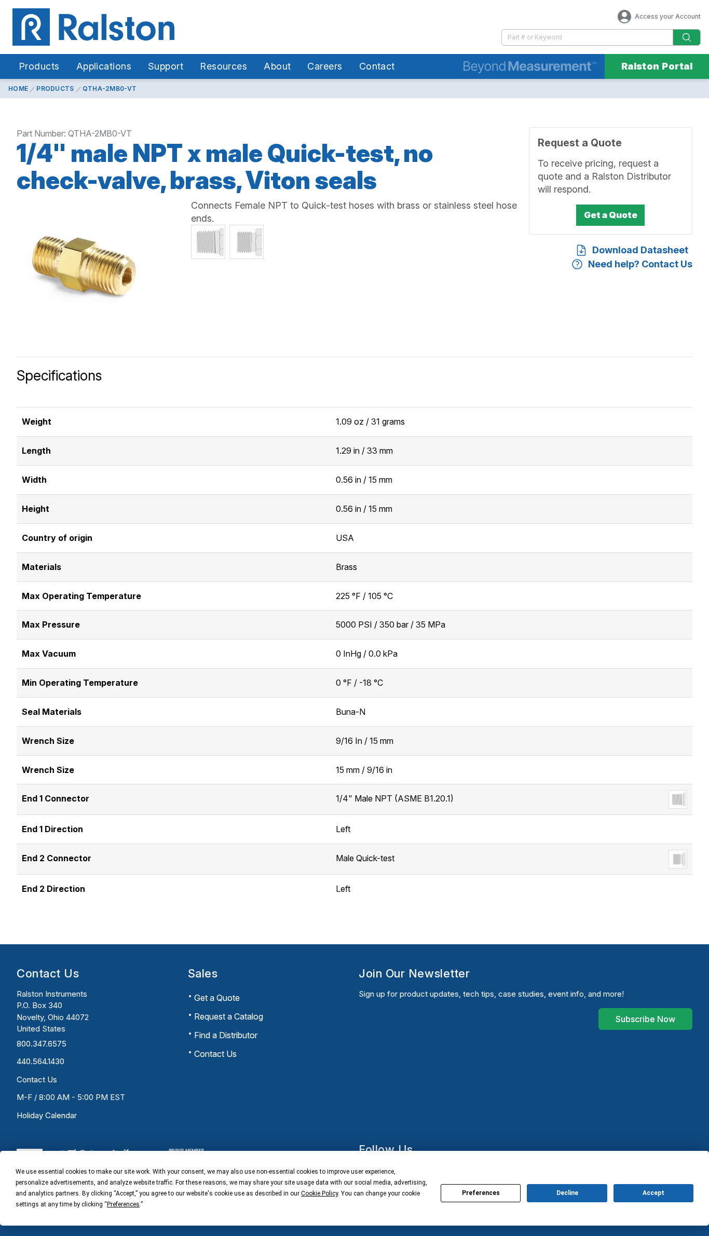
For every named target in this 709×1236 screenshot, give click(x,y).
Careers (324, 66)
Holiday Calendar (47, 1115)
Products (39, 66)
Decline (567, 1193)
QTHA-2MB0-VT (110, 88)
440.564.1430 (40, 1061)
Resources (223, 66)
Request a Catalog (228, 1016)
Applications (103, 66)
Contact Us (37, 1079)
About (277, 66)
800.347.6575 (41, 1044)
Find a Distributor (225, 1035)
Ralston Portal (656, 66)
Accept (653, 1193)
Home (18, 88)
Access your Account (668, 16)
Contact (377, 66)
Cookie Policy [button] (319, 1193)
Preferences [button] (123, 1204)
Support (165, 66)
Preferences (481, 1193)
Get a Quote (217, 998)
